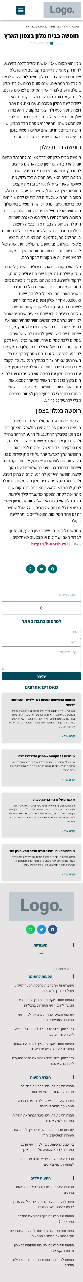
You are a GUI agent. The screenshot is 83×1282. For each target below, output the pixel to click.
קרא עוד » (68, 736)
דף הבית (75, 26)
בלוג (66, 26)
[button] (20, 10)
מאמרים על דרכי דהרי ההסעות (54, 799)
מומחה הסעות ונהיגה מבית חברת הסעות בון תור (42, 851)
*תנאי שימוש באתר (62, 968)
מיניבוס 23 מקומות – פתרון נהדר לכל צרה (46, 756)
